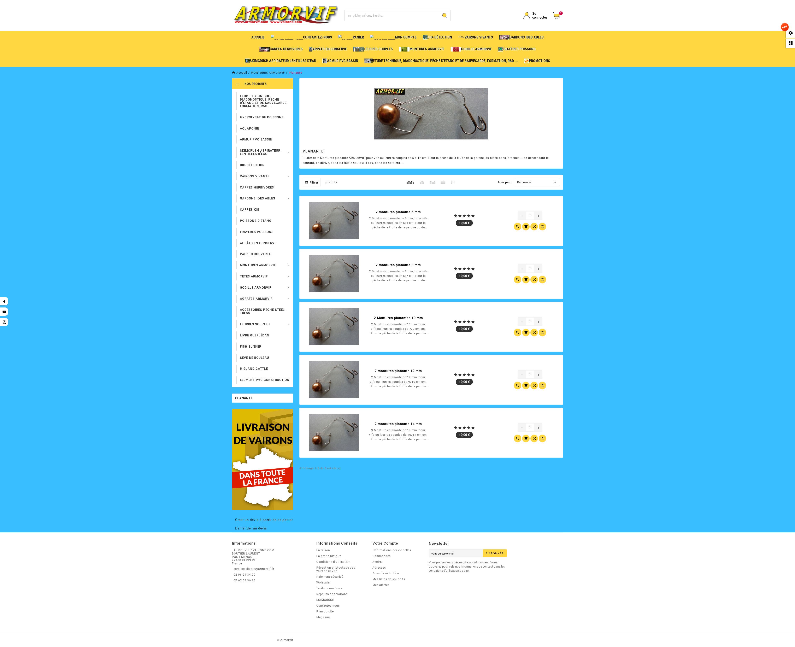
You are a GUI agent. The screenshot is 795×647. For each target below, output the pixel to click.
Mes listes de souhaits (388, 579)
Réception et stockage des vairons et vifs (335, 569)
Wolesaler (323, 582)
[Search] (444, 15)
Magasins (323, 617)
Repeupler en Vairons (332, 594)
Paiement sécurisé (329, 576)
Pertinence (537, 182)
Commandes (381, 556)
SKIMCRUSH (325, 599)
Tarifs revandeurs (329, 588)
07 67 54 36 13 (244, 580)
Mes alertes (380, 585)
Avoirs (377, 561)
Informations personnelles (391, 550)
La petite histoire (328, 556)
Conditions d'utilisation (333, 561)
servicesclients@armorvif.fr (254, 568)
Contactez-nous (328, 605)
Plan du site (325, 611)
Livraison (323, 550)
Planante (244, 398)
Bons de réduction (385, 573)
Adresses (379, 567)
